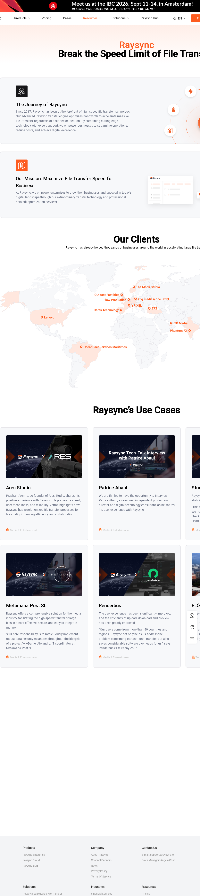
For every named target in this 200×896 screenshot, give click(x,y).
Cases (67, 18)
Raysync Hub (150, 18)
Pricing (46, 18)
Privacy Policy (99, 871)
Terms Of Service (101, 876)
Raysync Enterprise (34, 854)
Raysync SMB (30, 865)
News (94, 865)
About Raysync (99, 854)
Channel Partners (101, 860)
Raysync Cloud (31, 860)
